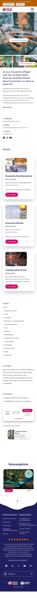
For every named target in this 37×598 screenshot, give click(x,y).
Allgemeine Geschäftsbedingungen (10, 529)
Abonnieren (6, 522)
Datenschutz (7, 525)
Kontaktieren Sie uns (9, 518)
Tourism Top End (24, 528)
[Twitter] (18, 566)
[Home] (6, 9)
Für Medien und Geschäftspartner (24, 519)
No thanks (20, 4)
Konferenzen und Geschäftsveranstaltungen (27, 524)
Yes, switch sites (9, 4)
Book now (27, 410)
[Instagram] (12, 566)
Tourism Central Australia (24, 532)
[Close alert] (35, 2)
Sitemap (5, 534)
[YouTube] (25, 566)
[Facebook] (6, 566)
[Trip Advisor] (31, 566)
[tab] (17, 500)
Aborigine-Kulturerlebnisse (17, 560)
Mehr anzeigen (7, 107)
